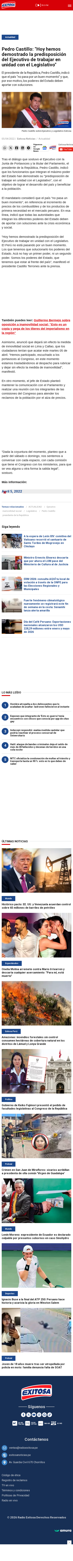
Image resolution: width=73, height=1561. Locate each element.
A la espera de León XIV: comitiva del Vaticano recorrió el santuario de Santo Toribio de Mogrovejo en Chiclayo (47, 541)
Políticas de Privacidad (15, 1495)
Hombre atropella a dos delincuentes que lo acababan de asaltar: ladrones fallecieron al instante (39, 705)
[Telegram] (28, 148)
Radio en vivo (10, 1500)
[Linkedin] (22, 148)
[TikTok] (49, 1414)
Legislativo (31, 511)
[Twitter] (11, 148)
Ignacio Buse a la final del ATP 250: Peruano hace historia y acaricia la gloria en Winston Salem (33, 1301)
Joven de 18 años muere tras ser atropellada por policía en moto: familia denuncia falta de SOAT (33, 1365)
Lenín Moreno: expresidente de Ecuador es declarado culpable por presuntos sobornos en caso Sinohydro (36, 1236)
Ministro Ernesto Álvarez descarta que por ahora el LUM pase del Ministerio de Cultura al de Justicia (46, 561)
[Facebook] (17, 148)
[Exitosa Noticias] (8, 5)
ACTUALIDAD (35, 507)
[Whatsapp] (5, 148)
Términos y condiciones (16, 1490)
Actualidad (10, 37)
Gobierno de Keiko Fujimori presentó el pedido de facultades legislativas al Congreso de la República (34, 1107)
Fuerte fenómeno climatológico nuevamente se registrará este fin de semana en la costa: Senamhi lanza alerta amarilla (46, 605)
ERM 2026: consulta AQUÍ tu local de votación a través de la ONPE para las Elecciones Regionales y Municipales (47, 584)
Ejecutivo (51, 507)
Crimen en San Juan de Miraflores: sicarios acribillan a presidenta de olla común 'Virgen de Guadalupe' (35, 1171)
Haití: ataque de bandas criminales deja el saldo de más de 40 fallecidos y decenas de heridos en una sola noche (39, 747)
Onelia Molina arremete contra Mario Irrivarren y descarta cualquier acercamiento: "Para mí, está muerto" (33, 973)
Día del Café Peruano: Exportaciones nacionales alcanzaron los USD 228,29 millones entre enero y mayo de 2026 (47, 626)
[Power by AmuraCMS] (62, 1530)
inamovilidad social (12, 511)
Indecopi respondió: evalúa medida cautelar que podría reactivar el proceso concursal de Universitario (37, 733)
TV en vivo (8, 1485)
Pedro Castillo (48, 511)
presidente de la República (16, 515)
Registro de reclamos (14, 1480)
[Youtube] (34, 1414)
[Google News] (44, 1414)
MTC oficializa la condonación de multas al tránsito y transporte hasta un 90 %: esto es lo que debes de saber (40, 761)
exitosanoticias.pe (20, 1455)
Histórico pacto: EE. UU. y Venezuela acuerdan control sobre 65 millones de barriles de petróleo (36, 906)
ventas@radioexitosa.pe (23, 1447)
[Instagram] (39, 1414)
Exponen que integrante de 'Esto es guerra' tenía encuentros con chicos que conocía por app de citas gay (39, 719)
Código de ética (11, 1475)
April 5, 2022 (12, 491)
